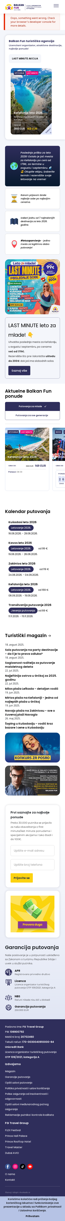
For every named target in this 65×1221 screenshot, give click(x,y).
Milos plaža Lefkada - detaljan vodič (31, 689)
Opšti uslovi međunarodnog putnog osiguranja (27, 1107)
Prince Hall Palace (16, 1136)
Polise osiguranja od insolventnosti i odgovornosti (26, 1096)
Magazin (10, 1071)
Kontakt (10, 1180)
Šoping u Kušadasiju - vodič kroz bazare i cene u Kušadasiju (29, 725)
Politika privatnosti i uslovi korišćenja (27, 1088)
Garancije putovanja (17, 1077)
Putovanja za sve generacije (32, 415)
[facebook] (8, 1166)
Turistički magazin (26, 635)
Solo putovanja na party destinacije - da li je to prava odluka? (31, 652)
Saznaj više (19, 371)
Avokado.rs (24, 1192)
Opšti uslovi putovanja (18, 1082)
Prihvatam (32, 1216)
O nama (10, 1174)
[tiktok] (22, 1166)
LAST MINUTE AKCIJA (25, 58)
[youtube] (30, 1166)
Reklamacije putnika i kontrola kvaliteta (29, 1115)
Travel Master (13, 1147)
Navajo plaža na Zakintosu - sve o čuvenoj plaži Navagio (30, 713)
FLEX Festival (13, 1130)
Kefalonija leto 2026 (28, 113)
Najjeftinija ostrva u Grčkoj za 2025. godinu (31, 678)
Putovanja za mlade (30, 406)
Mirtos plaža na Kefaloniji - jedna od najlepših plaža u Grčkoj (31, 700)
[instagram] (15, 1166)
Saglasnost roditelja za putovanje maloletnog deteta (30, 665)
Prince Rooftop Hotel (18, 1141)
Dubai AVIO (12, 1153)
